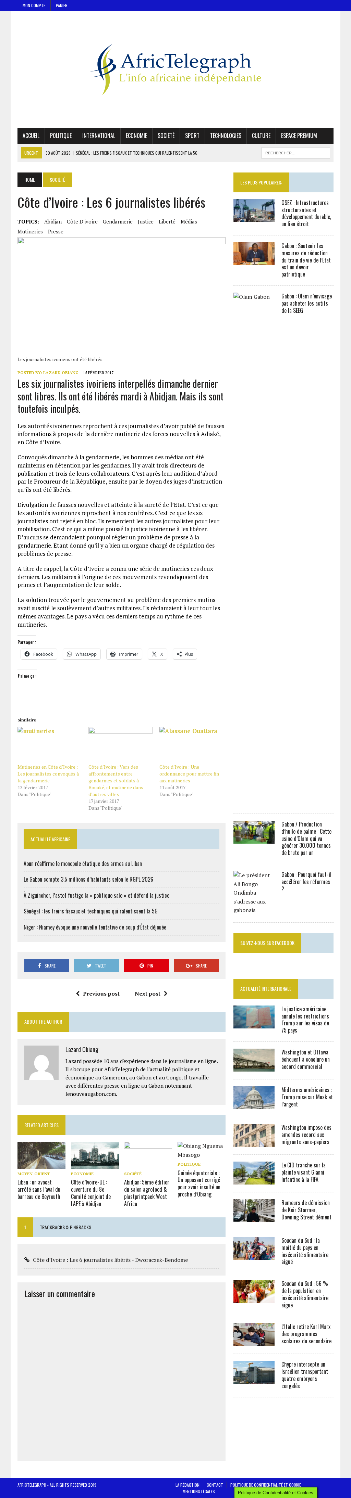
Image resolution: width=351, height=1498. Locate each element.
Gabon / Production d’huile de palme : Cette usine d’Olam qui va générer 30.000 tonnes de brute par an (306, 838)
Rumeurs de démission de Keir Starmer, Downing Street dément (306, 1210)
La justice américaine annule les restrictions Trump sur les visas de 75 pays (305, 1019)
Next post (147, 993)
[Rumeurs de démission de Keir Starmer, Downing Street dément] (254, 1217)
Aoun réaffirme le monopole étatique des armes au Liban (83, 863)
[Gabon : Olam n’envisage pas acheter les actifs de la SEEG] (254, 801)
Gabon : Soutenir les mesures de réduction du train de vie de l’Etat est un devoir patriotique (306, 260)
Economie (136, 135)
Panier (62, 5)
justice (146, 221)
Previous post (101, 993)
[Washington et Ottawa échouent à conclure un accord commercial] (254, 1067)
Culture (261, 135)
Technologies (225, 135)
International (98, 135)
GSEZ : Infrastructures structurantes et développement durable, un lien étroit (306, 213)
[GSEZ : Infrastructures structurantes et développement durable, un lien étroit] (254, 217)
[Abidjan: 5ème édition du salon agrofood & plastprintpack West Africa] (148, 1164)
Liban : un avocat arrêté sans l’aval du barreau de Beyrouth (38, 1189)
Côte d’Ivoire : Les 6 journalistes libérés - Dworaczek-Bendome (110, 1260)
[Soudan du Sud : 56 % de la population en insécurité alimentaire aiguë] (254, 1298)
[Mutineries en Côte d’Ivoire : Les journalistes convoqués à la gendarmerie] (49, 745)
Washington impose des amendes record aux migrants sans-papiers (306, 1134)
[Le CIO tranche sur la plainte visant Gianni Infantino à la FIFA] (254, 1179)
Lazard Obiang (60, 372)
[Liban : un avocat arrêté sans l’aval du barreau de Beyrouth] (41, 1164)
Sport (192, 135)
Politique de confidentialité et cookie (265, 1485)
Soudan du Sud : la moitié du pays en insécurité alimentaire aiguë (304, 1251)
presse (55, 231)
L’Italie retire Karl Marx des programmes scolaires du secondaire (306, 1333)
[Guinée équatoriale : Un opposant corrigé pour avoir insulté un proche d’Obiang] (202, 1154)
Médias (189, 221)
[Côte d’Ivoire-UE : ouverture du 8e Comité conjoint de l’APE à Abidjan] (95, 1164)
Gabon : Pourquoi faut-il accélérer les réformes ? (306, 881)
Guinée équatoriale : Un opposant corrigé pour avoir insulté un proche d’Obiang (199, 1183)
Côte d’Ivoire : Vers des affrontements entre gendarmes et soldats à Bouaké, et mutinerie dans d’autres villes (115, 780)
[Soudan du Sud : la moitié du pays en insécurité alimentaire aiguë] (254, 1255)
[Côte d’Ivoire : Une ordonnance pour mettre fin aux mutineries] (191, 745)
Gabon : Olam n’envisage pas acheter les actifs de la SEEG (306, 303)
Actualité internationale (265, 988)
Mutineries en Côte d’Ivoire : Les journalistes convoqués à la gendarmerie (48, 774)
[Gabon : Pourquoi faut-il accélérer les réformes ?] (254, 910)
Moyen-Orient (33, 1173)
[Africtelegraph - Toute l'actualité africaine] (175, 69)
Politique (61, 135)
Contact (215, 1485)
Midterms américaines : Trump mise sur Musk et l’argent (307, 1097)
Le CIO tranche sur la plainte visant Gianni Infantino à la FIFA (303, 1172)
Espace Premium (299, 135)
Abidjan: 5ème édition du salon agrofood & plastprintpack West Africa (147, 1192)
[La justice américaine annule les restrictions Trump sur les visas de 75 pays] (254, 1023)
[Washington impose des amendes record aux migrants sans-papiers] (254, 1142)
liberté (167, 221)
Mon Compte (34, 5)
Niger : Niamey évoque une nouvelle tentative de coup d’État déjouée (95, 927)
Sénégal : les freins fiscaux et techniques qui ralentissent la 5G (91, 911)
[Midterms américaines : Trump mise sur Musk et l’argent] (254, 1104)
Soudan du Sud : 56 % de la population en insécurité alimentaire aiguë (304, 1294)
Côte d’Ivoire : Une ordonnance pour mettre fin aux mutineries (189, 774)
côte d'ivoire (82, 221)
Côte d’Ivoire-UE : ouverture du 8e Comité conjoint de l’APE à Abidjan (91, 1192)
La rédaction (187, 1485)
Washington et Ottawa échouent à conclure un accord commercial (305, 1059)
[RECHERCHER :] (296, 152)
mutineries (30, 231)
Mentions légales (199, 1491)
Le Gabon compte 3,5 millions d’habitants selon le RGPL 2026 (88, 879)
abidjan (53, 221)
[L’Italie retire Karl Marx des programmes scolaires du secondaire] (254, 1341)
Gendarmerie (118, 221)
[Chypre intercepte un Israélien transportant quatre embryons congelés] (254, 1379)
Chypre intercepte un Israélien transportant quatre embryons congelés (304, 1375)
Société (166, 135)
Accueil (31, 135)
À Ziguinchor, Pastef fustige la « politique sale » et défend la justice (96, 895)
